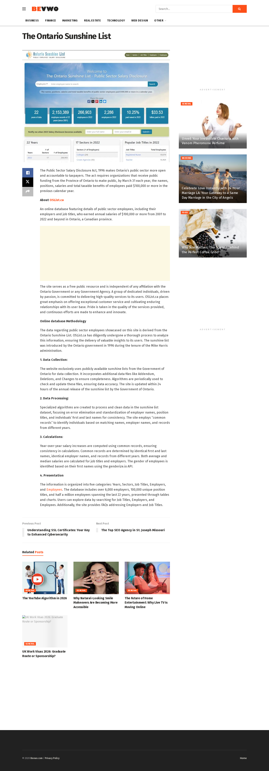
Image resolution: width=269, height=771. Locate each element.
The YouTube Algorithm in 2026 (44, 598)
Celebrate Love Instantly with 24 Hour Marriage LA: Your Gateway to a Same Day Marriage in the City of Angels (211, 193)
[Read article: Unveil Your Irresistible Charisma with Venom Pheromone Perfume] (213, 124)
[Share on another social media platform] (27, 191)
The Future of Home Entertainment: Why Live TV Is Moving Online (146, 602)
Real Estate (92, 20)
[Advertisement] (105, 253)
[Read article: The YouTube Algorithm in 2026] (45, 578)
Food (185, 212)
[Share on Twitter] (27, 182)
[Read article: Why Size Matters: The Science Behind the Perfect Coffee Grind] (213, 233)
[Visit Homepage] (45, 9)
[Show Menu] (24, 8)
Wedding (186, 158)
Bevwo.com (37, 758)
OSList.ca (57, 200)
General (30, 590)
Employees (54, 489)
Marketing (70, 20)
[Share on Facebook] (27, 172)
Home (243, 758)
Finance (50, 20)
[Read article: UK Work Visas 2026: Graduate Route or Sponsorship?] (45, 631)
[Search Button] (240, 9)
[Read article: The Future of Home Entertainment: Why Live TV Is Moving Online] (147, 578)
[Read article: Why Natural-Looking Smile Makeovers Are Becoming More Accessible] (96, 578)
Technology (116, 20)
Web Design (139, 20)
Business (32, 20)
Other (158, 20)
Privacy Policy (52, 758)
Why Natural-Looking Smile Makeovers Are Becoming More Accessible (95, 602)
